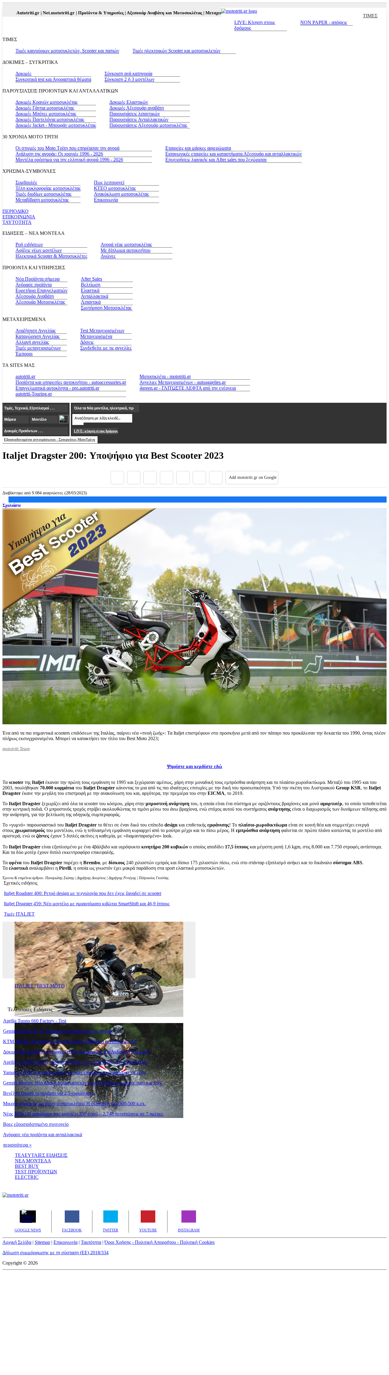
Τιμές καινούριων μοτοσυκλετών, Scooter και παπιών (67, 50)
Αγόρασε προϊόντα (33, 284)
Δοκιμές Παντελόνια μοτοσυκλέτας (49, 119)
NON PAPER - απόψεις (323, 22)
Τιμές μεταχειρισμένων (38, 347)
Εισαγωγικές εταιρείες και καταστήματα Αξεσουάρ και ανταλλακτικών (233, 153)
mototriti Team (16, 748)
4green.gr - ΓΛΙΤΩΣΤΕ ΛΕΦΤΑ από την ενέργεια (187, 388)
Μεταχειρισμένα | (208, 12)
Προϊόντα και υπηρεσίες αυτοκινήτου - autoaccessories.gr (70, 382)
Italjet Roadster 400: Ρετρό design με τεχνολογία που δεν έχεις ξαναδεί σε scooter (82, 893)
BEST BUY (27, 1166)
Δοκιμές (23, 73)
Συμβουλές (26, 182)
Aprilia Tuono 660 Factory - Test (34, 1020)
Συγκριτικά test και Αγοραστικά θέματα (53, 79)
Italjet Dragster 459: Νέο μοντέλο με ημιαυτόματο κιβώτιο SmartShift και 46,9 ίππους (87, 903)
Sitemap (42, 1242)
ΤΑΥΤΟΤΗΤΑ (17, 222)
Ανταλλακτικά (94, 296)
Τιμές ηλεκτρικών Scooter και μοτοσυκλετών (176, 50)
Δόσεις (87, 342)
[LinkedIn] (199, 477)
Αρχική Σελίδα (16, 1242)
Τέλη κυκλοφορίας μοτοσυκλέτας (48, 188)
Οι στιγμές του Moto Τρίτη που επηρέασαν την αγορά (67, 148)
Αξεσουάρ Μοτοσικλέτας (40, 302)
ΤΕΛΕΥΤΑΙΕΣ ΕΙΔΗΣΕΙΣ (41, 1155)
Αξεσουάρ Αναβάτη (34, 296)
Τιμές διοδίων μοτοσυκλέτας (43, 194)
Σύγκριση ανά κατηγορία (128, 73)
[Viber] (166, 477)
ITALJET (24, 985)
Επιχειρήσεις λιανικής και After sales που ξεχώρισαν (216, 159)
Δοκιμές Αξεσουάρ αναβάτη (136, 107)
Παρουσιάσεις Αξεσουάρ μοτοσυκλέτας (148, 125)
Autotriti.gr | (15, 12)
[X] (133, 477)
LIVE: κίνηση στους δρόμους (96, 431)
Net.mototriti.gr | (46, 12)
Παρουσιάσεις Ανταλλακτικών (138, 119)
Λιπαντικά (91, 302)
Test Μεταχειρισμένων (102, 330)
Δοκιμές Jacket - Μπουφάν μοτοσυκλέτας (55, 125)
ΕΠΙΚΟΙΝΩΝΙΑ (18, 216)
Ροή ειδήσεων (29, 244)
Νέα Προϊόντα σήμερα (37, 278)
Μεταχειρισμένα (96, 336)
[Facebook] (117, 477)
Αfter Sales (91, 278)
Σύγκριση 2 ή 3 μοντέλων (129, 79)
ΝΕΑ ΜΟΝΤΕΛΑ (33, 1160)
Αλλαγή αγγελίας (32, 342)
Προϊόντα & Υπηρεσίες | (88, 12)
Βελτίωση (90, 284)
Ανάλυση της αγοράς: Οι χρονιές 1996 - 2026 (59, 153)
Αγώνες (108, 256)
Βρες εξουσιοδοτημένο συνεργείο (36, 1124)
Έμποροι (24, 353)
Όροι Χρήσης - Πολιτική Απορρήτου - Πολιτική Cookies (160, 1242)
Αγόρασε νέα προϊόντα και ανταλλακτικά (42, 1134)
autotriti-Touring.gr (33, 393)
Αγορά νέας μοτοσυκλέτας (126, 244)
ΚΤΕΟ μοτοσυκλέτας (115, 188)
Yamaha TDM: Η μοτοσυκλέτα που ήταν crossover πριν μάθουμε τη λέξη (74, 1072)
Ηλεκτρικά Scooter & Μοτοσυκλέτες (51, 256)
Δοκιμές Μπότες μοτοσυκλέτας (45, 113)
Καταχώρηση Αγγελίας (37, 336)
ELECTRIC (27, 1177)
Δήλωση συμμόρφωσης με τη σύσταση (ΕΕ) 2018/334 (55, 1252)
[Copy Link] (215, 477)
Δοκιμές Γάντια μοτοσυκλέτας (44, 107)
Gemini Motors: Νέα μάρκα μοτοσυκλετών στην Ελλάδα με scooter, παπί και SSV (83, 1082)
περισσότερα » (17, 1144)
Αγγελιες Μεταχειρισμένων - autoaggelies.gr (182, 382)
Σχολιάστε (11, 505)
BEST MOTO (51, 985)
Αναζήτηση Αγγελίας (35, 330)
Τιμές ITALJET (19, 914)
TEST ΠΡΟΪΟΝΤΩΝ (36, 1171)
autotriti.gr (25, 376)
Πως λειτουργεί (109, 182)
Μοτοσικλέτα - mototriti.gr (165, 376)
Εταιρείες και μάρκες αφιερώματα (198, 148)
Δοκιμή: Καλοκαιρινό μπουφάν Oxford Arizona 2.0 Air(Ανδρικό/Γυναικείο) (76, 1051)
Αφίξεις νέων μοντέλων (38, 250)
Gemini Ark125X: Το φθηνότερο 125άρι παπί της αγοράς (58, 1031)
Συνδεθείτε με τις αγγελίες (106, 347)
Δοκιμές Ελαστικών (128, 102)
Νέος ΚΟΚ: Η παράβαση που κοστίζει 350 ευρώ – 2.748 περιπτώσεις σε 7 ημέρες (83, 1113)
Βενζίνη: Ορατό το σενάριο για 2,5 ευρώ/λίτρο (48, 1093)
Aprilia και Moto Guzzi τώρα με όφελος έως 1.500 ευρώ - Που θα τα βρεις (75, 1062)
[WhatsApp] (183, 477)
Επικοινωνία (106, 199)
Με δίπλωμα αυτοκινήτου (125, 250)
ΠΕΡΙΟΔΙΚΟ (15, 211)
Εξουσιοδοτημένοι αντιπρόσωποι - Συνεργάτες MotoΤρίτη (49, 439)
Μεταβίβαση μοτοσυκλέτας (42, 199)
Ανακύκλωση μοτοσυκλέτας (121, 194)
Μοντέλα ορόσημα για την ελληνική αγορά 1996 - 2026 (69, 159)
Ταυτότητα (91, 1242)
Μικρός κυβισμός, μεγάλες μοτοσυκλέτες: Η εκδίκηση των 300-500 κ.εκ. (74, 1103)
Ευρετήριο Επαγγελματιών (41, 290)
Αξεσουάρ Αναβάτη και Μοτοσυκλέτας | (151, 12)
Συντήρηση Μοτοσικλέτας (106, 307)
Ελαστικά (90, 290)
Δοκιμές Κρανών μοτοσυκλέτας (46, 102)
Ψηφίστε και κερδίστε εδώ (194, 766)
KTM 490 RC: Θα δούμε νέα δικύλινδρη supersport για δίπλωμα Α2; (70, 1041)
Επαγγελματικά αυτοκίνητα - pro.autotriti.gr (57, 388)
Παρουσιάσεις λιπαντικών (134, 113)
